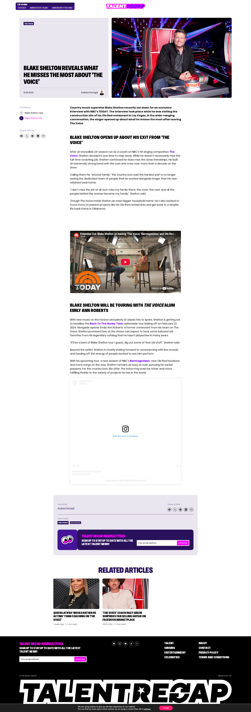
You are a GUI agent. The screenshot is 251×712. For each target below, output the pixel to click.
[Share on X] (27, 136)
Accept (166, 708)
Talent (169, 643)
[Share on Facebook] (21, 136)
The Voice (22, 8)
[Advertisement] (125, 221)
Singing (169, 648)
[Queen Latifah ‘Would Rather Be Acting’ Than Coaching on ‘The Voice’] (76, 594)
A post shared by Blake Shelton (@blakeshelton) (126, 480)
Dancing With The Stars (62, 8)
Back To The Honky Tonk (106, 323)
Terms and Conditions (214, 657)
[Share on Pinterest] (32, 136)
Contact (205, 648)
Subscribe (183, 543)
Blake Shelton (75, 522)
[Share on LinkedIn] (38, 136)
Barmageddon (140, 361)
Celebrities (172, 657)
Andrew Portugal (66, 508)
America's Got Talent (39, 8)
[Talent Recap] (125, 6)
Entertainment (175, 652)
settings (147, 709)
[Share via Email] (43, 136)
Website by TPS (225, 675)
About (203, 643)
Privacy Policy (208, 652)
